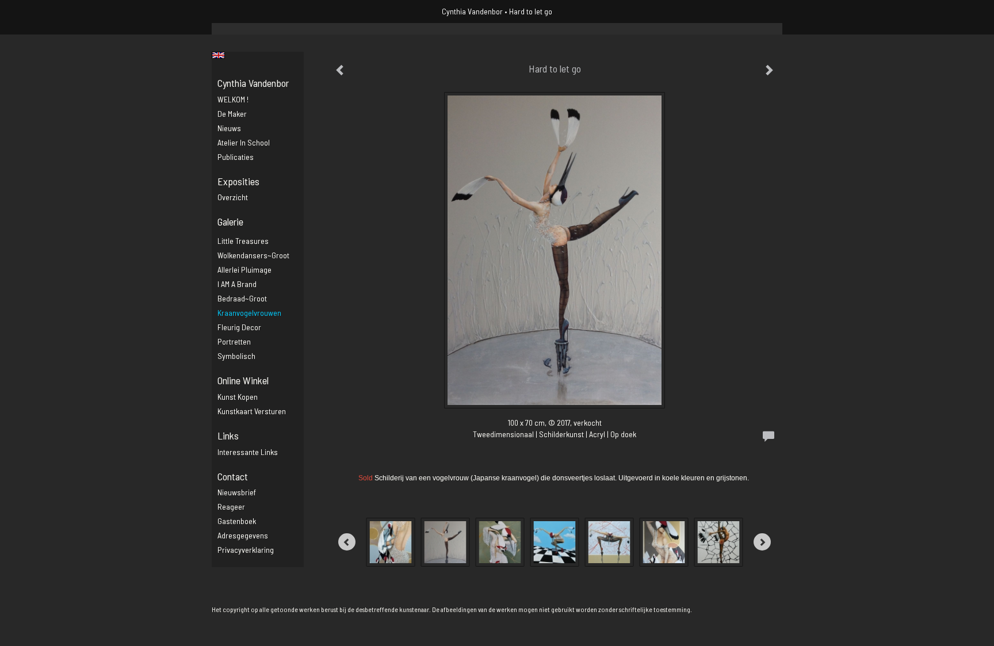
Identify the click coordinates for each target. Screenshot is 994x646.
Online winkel (243, 380)
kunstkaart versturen (251, 411)
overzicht (232, 197)
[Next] (762, 542)
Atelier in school (243, 142)
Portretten (234, 341)
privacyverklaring (245, 550)
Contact (232, 476)
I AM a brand (237, 284)
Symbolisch (236, 356)
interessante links (247, 452)
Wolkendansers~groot (253, 255)
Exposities (238, 181)
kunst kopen (237, 397)
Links (228, 435)
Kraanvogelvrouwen (249, 313)
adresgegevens (242, 535)
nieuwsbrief (236, 492)
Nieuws (229, 128)
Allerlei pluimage (244, 269)
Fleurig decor (239, 327)
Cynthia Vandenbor (472, 11)
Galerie (230, 221)
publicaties (235, 157)
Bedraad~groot (242, 298)
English (218, 55)
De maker (232, 114)
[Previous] (346, 542)
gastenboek (236, 521)
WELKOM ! (232, 99)
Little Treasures (243, 241)
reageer (231, 506)
